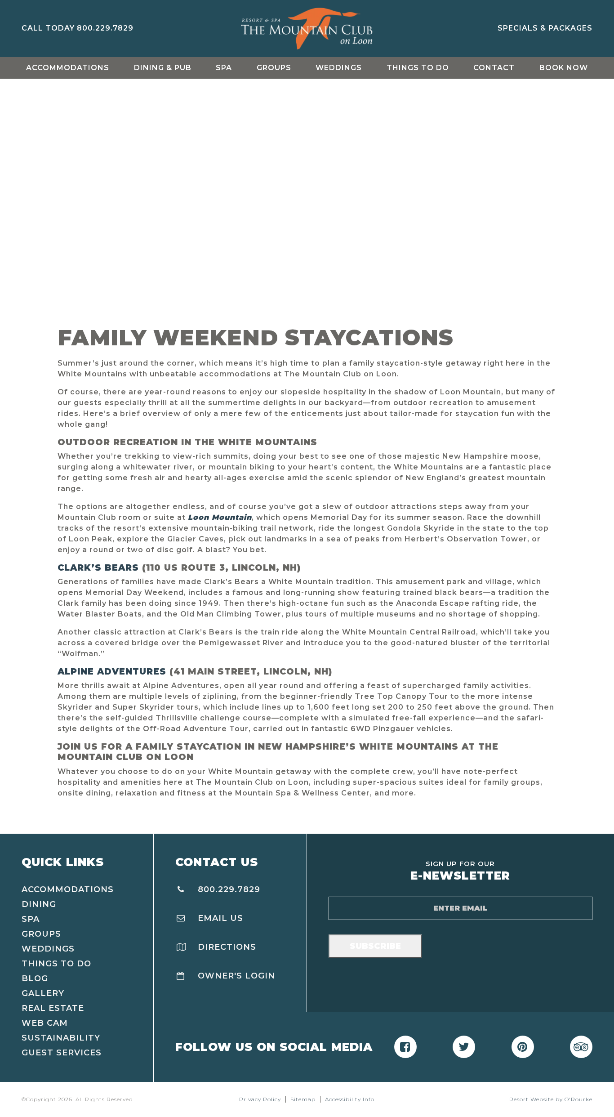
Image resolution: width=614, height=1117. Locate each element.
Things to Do (418, 67)
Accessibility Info (349, 1099)
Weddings (339, 67)
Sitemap (303, 1099)
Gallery (43, 993)
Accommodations (67, 67)
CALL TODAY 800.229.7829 (77, 28)
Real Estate (53, 1008)
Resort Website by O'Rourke (550, 1099)
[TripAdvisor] (581, 1047)
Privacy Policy (260, 1099)
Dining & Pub (162, 67)
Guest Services (62, 1053)
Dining (39, 904)
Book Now (563, 67)
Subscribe (375, 946)
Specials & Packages (545, 28)
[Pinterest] (523, 1047)
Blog (35, 978)
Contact (494, 67)
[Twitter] (464, 1047)
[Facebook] (405, 1047)
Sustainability (61, 1038)
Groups (274, 67)
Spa (224, 67)
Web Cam (45, 1023)
